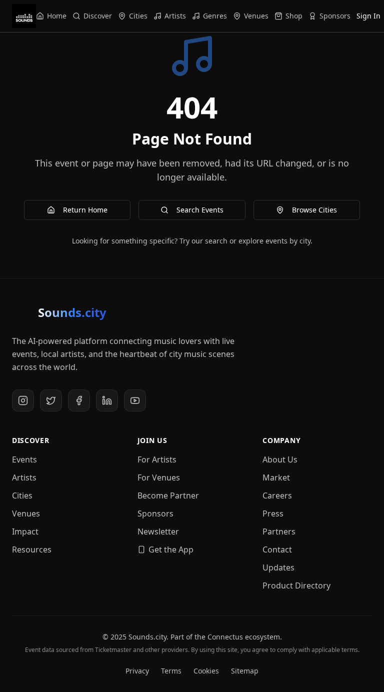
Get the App (171, 549)
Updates (278, 567)
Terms (171, 671)
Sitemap (244, 671)
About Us (280, 459)
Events (24, 459)
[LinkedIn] (107, 401)
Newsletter (158, 531)
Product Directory (296, 585)
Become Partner (168, 495)
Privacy (137, 671)
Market (276, 477)
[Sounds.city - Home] (24, 16)
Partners (279, 531)
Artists (24, 477)
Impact (25, 531)
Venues (26, 513)
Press (273, 513)
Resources (32, 549)
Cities (22, 495)
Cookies (206, 671)
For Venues (159, 477)
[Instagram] (23, 401)
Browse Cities (314, 209)
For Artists (157, 459)
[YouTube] (135, 401)
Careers (277, 495)
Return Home (85, 209)
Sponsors (156, 513)
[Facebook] (79, 401)
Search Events (200, 209)
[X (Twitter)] (51, 401)
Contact (277, 549)
